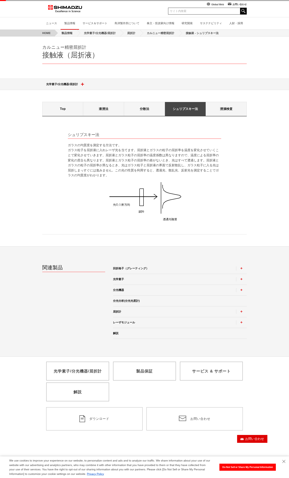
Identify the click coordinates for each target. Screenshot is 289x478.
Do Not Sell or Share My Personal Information (247, 467)
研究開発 (187, 23)
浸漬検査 (226, 108)
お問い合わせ (240, 4)
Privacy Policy (95, 473)
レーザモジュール (124, 322)
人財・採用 (236, 23)
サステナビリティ (211, 23)
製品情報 (69, 23)
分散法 (144, 108)
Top (63, 108)
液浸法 (103, 108)
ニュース (51, 23)
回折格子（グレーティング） (131, 268)
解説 (116, 333)
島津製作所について (127, 23)
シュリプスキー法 (185, 108)
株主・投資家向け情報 (160, 23)
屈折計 (117, 311)
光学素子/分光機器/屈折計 (62, 84)
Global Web (217, 4)
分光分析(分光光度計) (126, 300)
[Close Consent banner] (284, 461)
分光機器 (118, 289)
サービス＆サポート (95, 23)
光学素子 (118, 279)
